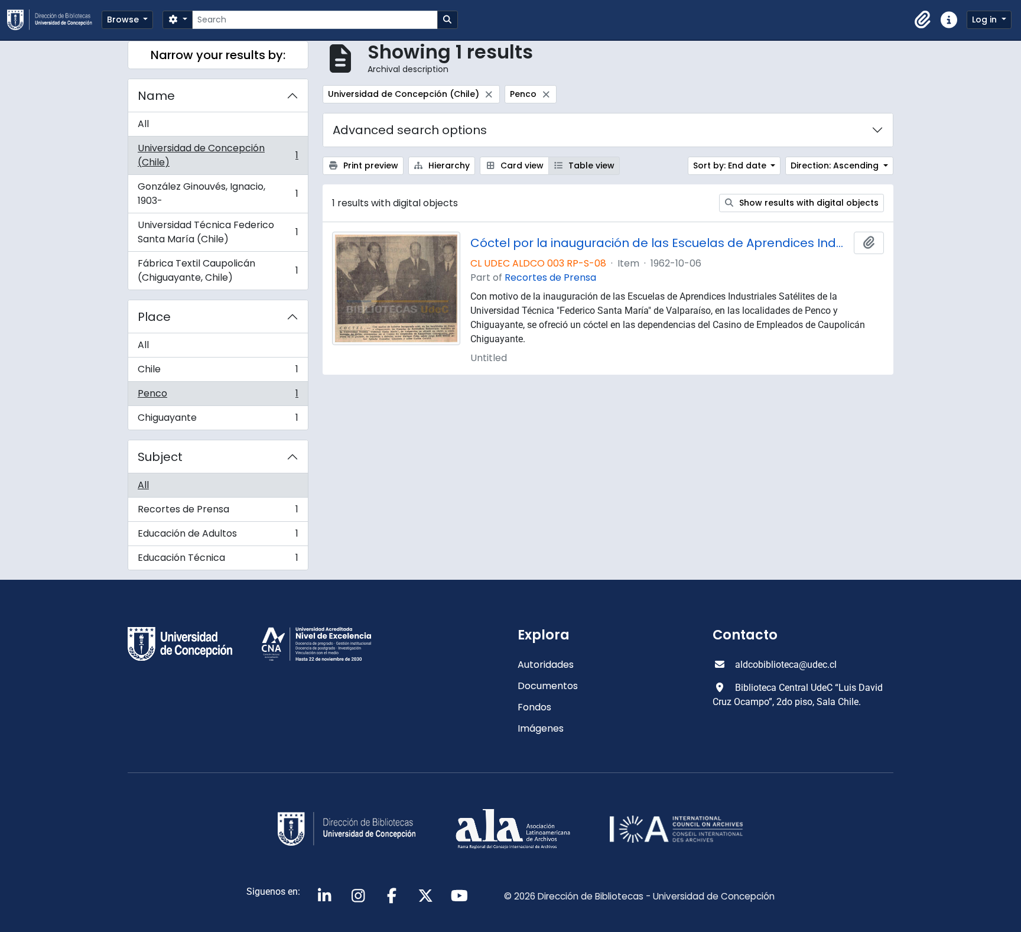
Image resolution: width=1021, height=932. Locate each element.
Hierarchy (448, 165)
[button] (923, 20)
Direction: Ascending (836, 165)
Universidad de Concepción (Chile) (217, 155)
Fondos (534, 707)
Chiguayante (217, 420)
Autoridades (546, 664)
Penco (217, 396)
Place (154, 316)
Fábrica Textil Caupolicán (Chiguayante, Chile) (217, 270)
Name (156, 95)
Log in (985, 19)
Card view (521, 165)
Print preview (369, 165)
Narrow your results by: (218, 55)
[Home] (54, 20)
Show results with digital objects (808, 203)
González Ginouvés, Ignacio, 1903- (217, 193)
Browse (124, 19)
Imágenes (541, 728)
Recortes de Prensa (217, 512)
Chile (217, 372)
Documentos (548, 686)
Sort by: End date (731, 165)
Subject (160, 457)
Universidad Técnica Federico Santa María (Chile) (217, 232)
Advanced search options (410, 130)
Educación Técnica (217, 560)
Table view (590, 165)
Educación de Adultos (217, 536)
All (143, 124)
